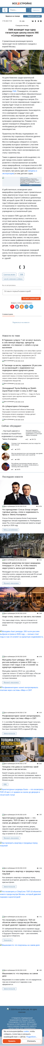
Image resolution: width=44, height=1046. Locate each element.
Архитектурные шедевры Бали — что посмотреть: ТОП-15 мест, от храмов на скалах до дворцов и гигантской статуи (19, 820)
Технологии (7, 940)
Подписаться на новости (21, 322)
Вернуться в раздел (34, 16)
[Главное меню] (5, 10)
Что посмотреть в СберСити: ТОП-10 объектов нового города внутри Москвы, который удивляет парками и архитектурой (21, 922)
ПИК (14, 91)
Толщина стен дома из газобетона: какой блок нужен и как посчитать (20, 768)
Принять (11, 1041)
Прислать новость (20, 327)
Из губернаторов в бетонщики (15, 406)
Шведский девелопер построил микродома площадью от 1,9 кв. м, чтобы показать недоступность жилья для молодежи (21, 565)
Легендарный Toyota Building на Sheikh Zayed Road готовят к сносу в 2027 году (19, 389)
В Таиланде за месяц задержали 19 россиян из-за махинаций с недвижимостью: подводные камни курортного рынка (22, 367)
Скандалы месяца (9, 274)
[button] (31, 307)
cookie (26, 1031)
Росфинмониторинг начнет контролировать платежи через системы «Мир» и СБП (21, 717)
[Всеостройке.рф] (22, 3)
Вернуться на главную (13, 16)
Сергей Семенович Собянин (13, 279)
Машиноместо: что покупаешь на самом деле (20, 974)
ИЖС (5, 784)
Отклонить (31, 1041)
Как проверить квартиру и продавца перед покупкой (21, 872)
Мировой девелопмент (11, 583)
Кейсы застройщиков (10, 529)
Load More (22, 996)
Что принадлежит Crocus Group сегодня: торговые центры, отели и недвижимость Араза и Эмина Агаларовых (20, 512)
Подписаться (36, 10)
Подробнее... (31, 1037)
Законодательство (9, 733)
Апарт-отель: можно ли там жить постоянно (21, 617)
